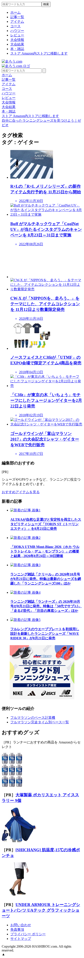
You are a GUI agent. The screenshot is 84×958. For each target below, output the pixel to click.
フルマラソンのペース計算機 (32, 717)
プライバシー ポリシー (28, 934)
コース (15, 26)
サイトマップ (20, 938)
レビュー (17, 35)
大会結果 (17, 44)
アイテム (17, 21)
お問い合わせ (20, 925)
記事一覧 (17, 17)
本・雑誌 (17, 49)
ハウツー (17, 30)
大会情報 (17, 40)
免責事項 (17, 929)
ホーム (15, 12)
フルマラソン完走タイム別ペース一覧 (39, 722)
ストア (39, 53)
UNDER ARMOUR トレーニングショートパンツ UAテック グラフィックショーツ (41, 910)
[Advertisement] (46, 262)
